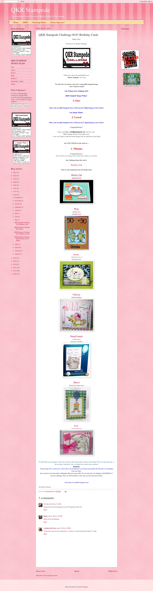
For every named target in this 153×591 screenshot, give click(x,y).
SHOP (25, 22)
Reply (45, 510)
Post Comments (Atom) (51, 575)
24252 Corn (77, 214)
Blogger (85, 587)
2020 (14, 182)
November (18, 201)
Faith (12, 67)
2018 (14, 188)
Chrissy (76, 294)
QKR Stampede (30, 9)
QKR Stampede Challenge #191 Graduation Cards (22, 233)
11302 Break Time (76, 178)
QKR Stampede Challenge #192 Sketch (22, 228)
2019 (14, 185)
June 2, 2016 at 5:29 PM (64, 528)
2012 (14, 268)
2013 (14, 264)
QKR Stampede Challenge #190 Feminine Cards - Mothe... (22, 238)
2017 (14, 191)
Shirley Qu (76, 175)
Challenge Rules (39, 22)
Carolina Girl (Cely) (50, 528)
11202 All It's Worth (76, 259)
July (16, 213)
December (18, 197)
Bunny (46, 516)
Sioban (13, 84)
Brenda (76, 254)
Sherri (76, 382)
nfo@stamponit (76, 132)
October (17, 204)
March (17, 247)
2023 (14, 172)
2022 (14, 176)
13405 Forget (76, 339)
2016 (14, 195)
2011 (14, 271)
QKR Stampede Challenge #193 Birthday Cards (22, 223)
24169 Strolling (76, 297)
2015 (14, 258)
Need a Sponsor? (57, 22)
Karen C (13, 73)
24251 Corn (76, 212)
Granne (13, 70)
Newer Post (40, 571)
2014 (14, 261)
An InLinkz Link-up (45, 487)
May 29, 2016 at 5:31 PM (53, 504)
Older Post (112, 571)
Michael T (14, 78)
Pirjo (76, 209)
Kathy (12, 76)
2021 (14, 179)
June (16, 217)
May (16, 220)
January (17, 254)
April (16, 244)
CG (45, 504)
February (18, 251)
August (17, 210)
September (18, 207)
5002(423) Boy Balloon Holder (76, 385)
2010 (14, 274)
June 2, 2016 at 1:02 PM (55, 516)
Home (16, 22)
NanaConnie (76, 336)
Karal (76, 425)
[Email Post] (65, 491)
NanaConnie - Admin (17, 81)
